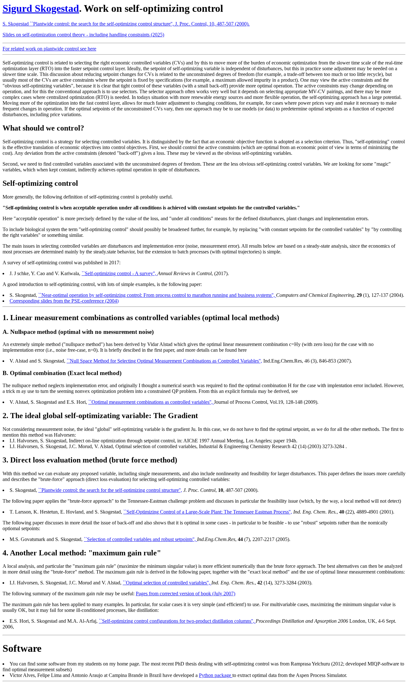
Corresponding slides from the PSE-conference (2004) (64, 301)
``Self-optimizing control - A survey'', (119, 273)
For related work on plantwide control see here (49, 48)
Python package (215, 675)
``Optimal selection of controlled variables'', (167, 582)
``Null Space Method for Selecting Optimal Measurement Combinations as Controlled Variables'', (164, 361)
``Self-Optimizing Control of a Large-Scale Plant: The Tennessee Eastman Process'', (207, 512)
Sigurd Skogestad (41, 8)
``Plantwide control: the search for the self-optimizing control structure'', (110, 490)
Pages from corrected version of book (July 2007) (185, 593)
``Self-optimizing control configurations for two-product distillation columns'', (177, 621)
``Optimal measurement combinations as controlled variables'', (151, 402)
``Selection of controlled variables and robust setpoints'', (140, 539)
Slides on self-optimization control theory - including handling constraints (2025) (83, 34)
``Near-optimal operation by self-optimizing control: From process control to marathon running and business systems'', (157, 295)
